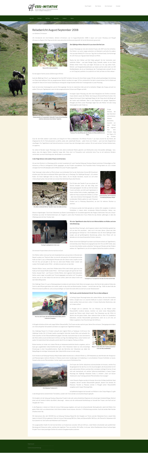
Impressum (31, 444)
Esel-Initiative (51, 8)
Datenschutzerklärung (34, 448)
